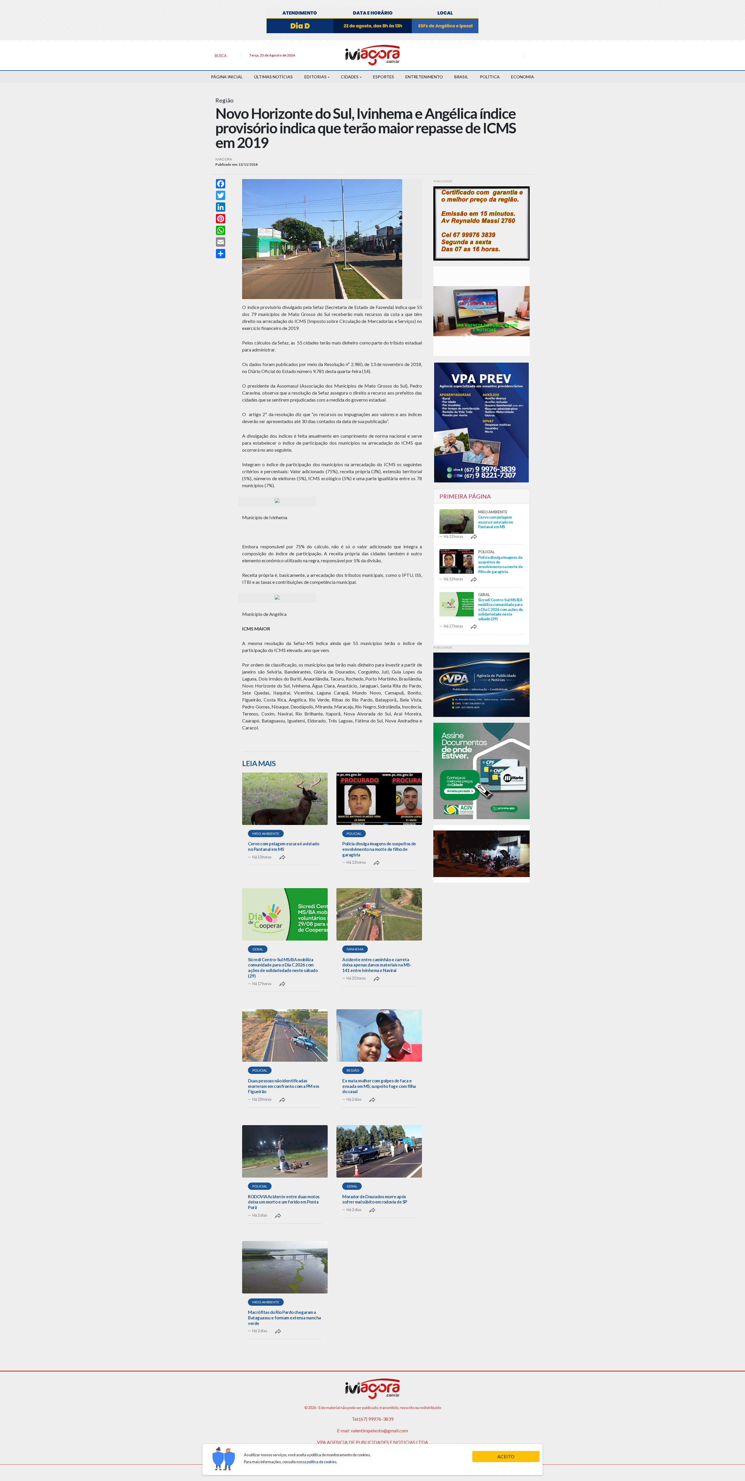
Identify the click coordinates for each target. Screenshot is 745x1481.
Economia (522, 76)
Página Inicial (227, 76)
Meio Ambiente (265, 833)
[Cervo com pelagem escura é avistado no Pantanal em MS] (285, 799)
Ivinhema (355, 949)
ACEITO (506, 1456)
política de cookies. (322, 1461)
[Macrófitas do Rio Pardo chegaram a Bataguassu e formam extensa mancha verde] (285, 1267)
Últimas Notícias (273, 76)
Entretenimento (424, 76)
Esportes (383, 76)
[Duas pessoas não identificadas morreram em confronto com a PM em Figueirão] (285, 1035)
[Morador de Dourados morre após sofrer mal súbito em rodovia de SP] (379, 1151)
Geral (257, 949)
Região (353, 1070)
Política (490, 76)
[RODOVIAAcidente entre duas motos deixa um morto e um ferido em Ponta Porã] (285, 1151)
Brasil (461, 76)
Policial (354, 833)
